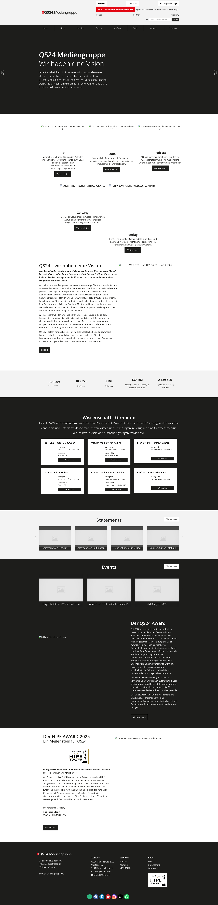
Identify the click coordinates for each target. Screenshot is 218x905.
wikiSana (117, 28)
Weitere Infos (63, 174)
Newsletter (161, 9)
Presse (99, 14)
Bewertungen (173, 9)
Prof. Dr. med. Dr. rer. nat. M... (106, 443)
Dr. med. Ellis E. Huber (56, 472)
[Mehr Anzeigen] (55, 538)
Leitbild (44, 349)
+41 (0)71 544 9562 (102, 871)
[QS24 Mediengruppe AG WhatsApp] (126, 896)
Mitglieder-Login (169, 3)
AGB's (151, 861)
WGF (135, 28)
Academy (175, 14)
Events (99, 28)
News (102, 3)
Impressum (153, 868)
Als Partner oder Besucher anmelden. (116, 9)
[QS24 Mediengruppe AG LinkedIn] (101, 896)
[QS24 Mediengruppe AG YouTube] (108, 896)
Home (45, 28)
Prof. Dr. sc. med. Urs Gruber (59, 443)
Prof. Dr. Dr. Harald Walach (151, 472)
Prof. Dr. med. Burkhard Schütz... (108, 472)
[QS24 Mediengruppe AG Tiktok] (120, 896)
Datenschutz (154, 864)
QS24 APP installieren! (146, 9)
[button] (3, 73)
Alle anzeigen (171, 519)
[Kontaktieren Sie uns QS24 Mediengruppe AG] (89, 896)
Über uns (173, 28)
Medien (80, 28)
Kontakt (134, 3)
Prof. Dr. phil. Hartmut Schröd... (154, 443)
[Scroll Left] (35, 539)
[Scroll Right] (183, 539)
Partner (136, 14)
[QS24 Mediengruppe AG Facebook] (95, 896)
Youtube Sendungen (125, 866)
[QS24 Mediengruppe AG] (60, 12)
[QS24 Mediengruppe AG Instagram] (114, 896)
